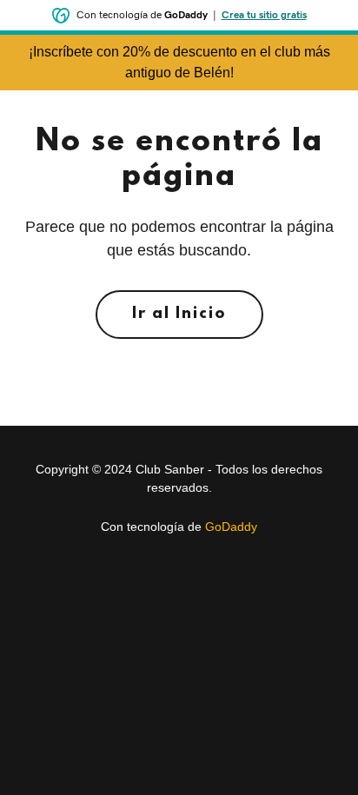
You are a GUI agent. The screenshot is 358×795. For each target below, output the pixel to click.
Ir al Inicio (179, 314)
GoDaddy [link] (231, 526)
